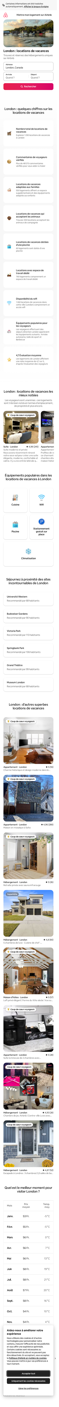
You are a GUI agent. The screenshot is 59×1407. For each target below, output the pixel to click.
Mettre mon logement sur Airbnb (34, 14)
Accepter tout (28, 1373)
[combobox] (28, 67)
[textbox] (16, 77)
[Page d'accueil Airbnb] (5, 14)
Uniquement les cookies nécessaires (28, 1381)
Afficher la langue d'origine (36, 6)
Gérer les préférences (28, 1388)
